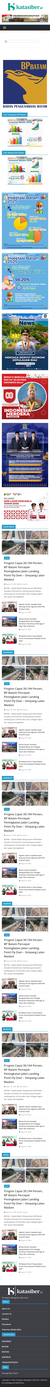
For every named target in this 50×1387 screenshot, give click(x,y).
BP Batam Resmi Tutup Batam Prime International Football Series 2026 (32, 638)
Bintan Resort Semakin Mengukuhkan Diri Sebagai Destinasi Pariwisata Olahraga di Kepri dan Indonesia (31, 622)
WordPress (20, 1383)
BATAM (7, 558)
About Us (6, 1308)
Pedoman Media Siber (11, 1329)
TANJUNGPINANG (10, 1362)
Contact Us (7, 1314)
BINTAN (5, 1352)
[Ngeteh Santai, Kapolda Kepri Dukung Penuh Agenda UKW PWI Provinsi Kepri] (9, 608)
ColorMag (8, 1383)
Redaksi (5, 1319)
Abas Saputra (23, 584)
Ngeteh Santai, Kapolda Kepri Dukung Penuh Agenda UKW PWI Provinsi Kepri (32, 606)
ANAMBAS (6, 1341)
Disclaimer (6, 1324)
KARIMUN (6, 1357)
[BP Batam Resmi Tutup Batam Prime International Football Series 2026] (9, 640)
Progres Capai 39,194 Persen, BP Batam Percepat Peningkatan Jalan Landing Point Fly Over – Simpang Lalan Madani (24, 571)
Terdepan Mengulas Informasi (28, 1380)
